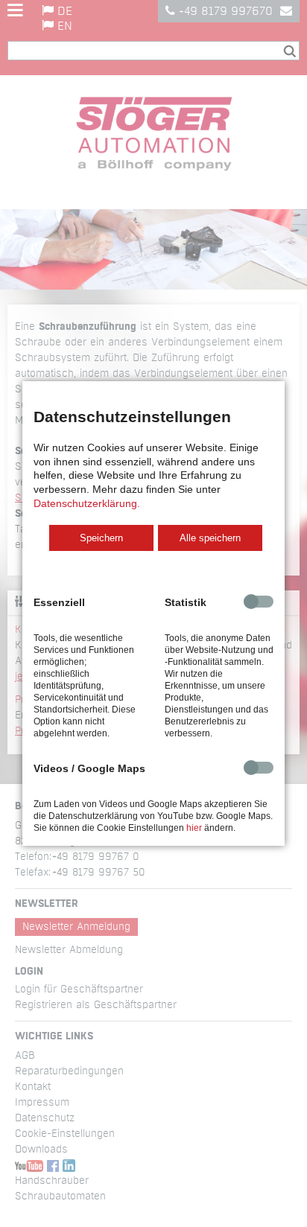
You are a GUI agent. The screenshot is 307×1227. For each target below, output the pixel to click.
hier (194, 828)
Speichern (101, 538)
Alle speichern (210, 538)
